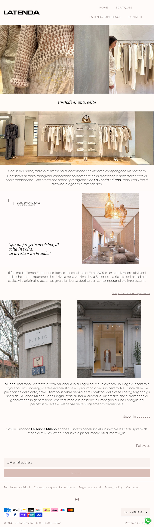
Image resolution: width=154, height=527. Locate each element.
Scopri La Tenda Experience (131, 293)
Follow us (143, 445)
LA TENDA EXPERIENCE (105, 17)
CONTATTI (135, 17)
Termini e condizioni (17, 487)
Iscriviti (77, 473)
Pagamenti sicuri (90, 487)
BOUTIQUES (124, 7)
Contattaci (133, 487)
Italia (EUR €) (134, 512)
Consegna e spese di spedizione (54, 487)
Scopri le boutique (136, 416)
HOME (103, 7)
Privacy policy (113, 487)
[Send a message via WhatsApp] (147, 520)
